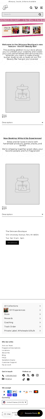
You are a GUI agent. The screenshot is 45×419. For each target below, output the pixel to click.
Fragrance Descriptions (11, 348)
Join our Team (7, 345)
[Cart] (36, 7)
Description (7, 122)
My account (6, 365)
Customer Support (9, 362)
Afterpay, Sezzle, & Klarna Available (22, 1)
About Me (6, 353)
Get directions (12, 243)
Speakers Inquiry (8, 360)
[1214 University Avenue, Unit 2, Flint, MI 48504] (22, 262)
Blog (4, 355)
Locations (6, 350)
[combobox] (22, 14)
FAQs (4, 357)
